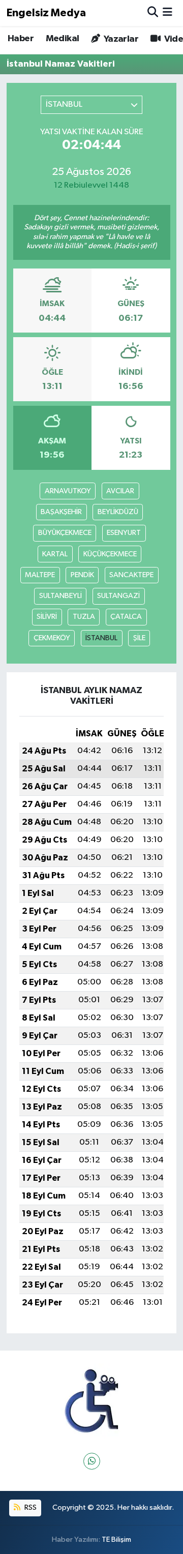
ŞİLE (139, 638)
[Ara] (152, 13)
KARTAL (55, 554)
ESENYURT (124, 532)
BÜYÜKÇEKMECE (65, 532)
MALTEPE (40, 575)
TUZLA (84, 616)
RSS (30, 1507)
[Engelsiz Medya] (91, 1401)
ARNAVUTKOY (68, 491)
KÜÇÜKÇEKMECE (110, 554)
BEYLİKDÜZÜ (118, 512)
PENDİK (82, 575)
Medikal (62, 38)
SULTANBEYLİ (60, 596)
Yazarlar (120, 39)
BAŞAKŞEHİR (61, 512)
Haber (21, 38)
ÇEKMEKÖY (52, 638)
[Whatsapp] (91, 1461)
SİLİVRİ (47, 616)
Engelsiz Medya (46, 13)
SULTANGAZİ (118, 596)
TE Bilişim (116, 1539)
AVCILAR (120, 491)
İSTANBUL (101, 638)
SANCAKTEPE (131, 575)
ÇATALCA (126, 616)
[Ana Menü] (167, 13)
